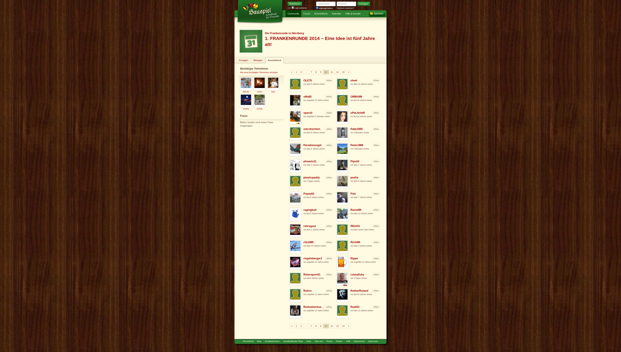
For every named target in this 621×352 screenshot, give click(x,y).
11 (332, 72)
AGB (348, 341)
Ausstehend (274, 60)
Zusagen (243, 60)
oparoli (307, 112)
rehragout (309, 226)
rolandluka (357, 274)
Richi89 (355, 242)
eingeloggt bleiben (325, 8)
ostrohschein (311, 129)
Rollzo (307, 290)
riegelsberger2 (312, 258)
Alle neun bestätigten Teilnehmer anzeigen (259, 72)
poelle (354, 177)
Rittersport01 (311, 274)
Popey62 (308, 193)
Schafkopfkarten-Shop (293, 341)
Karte (308, 341)
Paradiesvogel (312, 145)
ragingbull (309, 209)
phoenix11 (309, 161)
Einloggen (363, 4)
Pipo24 (354, 161)
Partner (339, 341)
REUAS (355, 226)
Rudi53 (354, 306)
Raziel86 (355, 209)
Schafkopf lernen (272, 341)
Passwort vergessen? (345, 8)
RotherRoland (359, 290)
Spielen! (378, 13)
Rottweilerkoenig (313, 306)
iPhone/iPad (248, 341)
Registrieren (294, 4)
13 (343, 72)
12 (337, 72)
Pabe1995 (356, 129)
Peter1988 (356, 145)
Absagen (257, 60)
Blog (259, 341)
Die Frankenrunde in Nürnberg (284, 33)
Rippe (354, 258)
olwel (353, 80)
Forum (306, 13)
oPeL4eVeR (357, 112)
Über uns (319, 341)
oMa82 (307, 96)
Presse (329, 341)
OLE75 (307, 80)
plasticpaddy (311, 177)
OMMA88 (356, 96)
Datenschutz (359, 341)
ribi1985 (308, 242)
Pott (353, 193)
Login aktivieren (300, 8)
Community (293, 13)
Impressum (373, 341)
